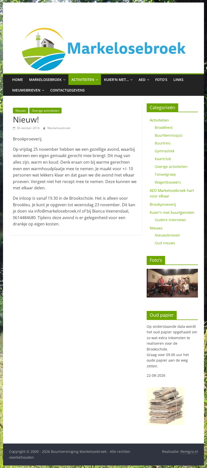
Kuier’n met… (116, 79)
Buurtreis (163, 143)
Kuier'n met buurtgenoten (172, 212)
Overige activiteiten (45, 110)
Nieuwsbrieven (26, 90)
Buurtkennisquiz (169, 135)
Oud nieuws (165, 243)
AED (142, 79)
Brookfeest (164, 127)
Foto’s (161, 79)
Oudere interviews (170, 219)
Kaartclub (163, 158)
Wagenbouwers (168, 182)
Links (178, 79)
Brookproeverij (163, 204)
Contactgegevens (67, 90)
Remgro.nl (189, 451)
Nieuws (20, 110)
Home (17, 79)
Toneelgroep (165, 174)
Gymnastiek (164, 151)
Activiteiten (82, 79)
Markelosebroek (45, 79)
